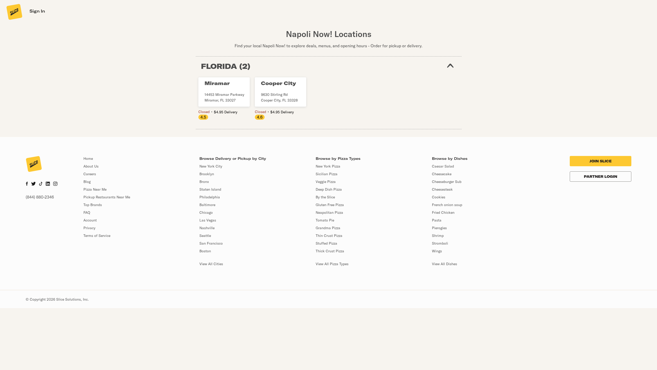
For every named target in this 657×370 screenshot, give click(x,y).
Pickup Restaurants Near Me (106, 197)
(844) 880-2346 (40, 197)
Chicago (206, 212)
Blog (87, 181)
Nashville (207, 228)
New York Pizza (328, 166)
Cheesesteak (442, 189)
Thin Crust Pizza (329, 235)
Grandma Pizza (328, 228)
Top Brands (92, 204)
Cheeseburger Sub (446, 181)
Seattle (205, 235)
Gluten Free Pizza (330, 204)
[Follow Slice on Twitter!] (33, 184)
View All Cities (211, 264)
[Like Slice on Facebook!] (27, 184)
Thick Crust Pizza (330, 251)
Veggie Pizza (326, 181)
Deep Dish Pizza (329, 189)
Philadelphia (209, 197)
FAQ (86, 212)
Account (90, 220)
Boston (205, 251)
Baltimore (207, 204)
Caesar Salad (443, 166)
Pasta (436, 220)
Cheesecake (441, 174)
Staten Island (210, 189)
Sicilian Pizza (326, 174)
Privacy (89, 228)
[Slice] (14, 11)
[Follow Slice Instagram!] (55, 184)
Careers (89, 174)
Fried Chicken (443, 212)
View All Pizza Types (332, 264)
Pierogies (439, 228)
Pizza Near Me (95, 189)
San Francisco (211, 243)
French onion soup (447, 204)
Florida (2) (225, 66)
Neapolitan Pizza (329, 212)
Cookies (438, 197)
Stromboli (440, 243)
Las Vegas (207, 220)
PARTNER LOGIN (600, 176)
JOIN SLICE (601, 161)
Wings (437, 251)
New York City (210, 166)
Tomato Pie (325, 220)
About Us (91, 166)
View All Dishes (444, 264)
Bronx (204, 181)
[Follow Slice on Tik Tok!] (41, 184)
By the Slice (325, 197)
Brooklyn (206, 174)
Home (88, 158)
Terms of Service (96, 235)
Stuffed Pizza (326, 243)
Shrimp (438, 235)
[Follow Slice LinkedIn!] (48, 184)
